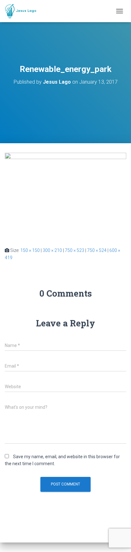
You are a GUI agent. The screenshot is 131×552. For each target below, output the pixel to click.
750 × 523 (74, 250)
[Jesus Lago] (23, 11)
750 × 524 (97, 250)
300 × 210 (52, 250)
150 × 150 (30, 250)
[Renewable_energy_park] (65, 194)
